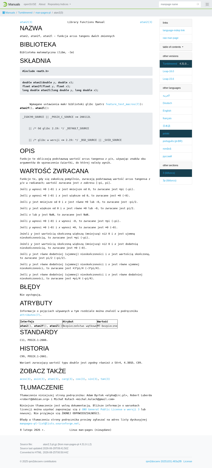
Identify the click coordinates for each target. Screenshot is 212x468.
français (167, 118)
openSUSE (30, 4)
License (187, 461)
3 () (169, 173)
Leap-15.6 (168, 79)
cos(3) (80, 379)
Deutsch (167, 103)
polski (166, 133)
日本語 (166, 126)
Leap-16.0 (168, 71)
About (42, 4)
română (167, 148)
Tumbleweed (25, 12)
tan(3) (105, 379)
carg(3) (67, 379)
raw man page (170, 38)
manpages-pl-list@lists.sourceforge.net (49, 423)
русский (167, 156)
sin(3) (92, 379)
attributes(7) (30, 314)
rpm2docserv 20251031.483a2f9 (164, 461)
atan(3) (53, 379)
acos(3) (25, 379)
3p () (169, 180)
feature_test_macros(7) (123, 104)
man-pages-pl (43, 12)
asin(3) (39, 379)
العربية (166, 95)
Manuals (10, 12)
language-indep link (174, 30)
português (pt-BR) (172, 141)
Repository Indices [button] (58, 4)
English (167, 110)
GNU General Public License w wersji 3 (110, 409)
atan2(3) (26, 22)
